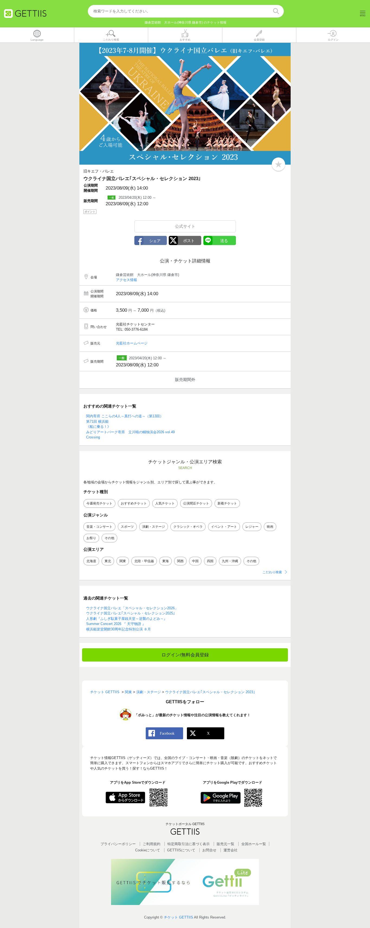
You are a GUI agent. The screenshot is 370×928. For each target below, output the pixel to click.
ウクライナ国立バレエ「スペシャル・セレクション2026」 (132, 608)
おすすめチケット (134, 503)
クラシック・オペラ (188, 527)
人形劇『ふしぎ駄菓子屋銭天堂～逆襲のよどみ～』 (126, 619)
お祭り (91, 538)
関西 (180, 561)
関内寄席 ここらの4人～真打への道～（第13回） (124, 416)
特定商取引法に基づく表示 (188, 844)
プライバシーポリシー (118, 844)
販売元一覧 (225, 844)
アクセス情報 (126, 280)
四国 (210, 561)
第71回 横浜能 (97, 421)
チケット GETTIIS (178, 917)
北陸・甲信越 (144, 561)
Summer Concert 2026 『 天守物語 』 (116, 624)
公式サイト (185, 226)
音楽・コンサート (99, 527)
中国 (195, 561)
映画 (270, 527)
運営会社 (230, 850)
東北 (108, 561)
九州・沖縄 (230, 561)
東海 (165, 561)
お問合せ (209, 850)
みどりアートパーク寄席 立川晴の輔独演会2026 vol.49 (130, 432)
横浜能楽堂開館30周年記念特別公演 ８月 (118, 629)
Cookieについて (147, 850)
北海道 (91, 561)
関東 (122, 561)
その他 (109, 538)
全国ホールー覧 (253, 844)
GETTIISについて (181, 850)
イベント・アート (224, 527)
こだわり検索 (272, 572)
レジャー (251, 527)
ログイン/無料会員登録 (185, 654)
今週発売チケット (99, 503)
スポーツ (127, 527)
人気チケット (165, 503)
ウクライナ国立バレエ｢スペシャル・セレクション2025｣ (130, 613)
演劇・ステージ (153, 527)
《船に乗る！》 (98, 427)
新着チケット (227, 503)
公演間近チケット (196, 503)
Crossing (93, 437)
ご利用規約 (151, 844)
